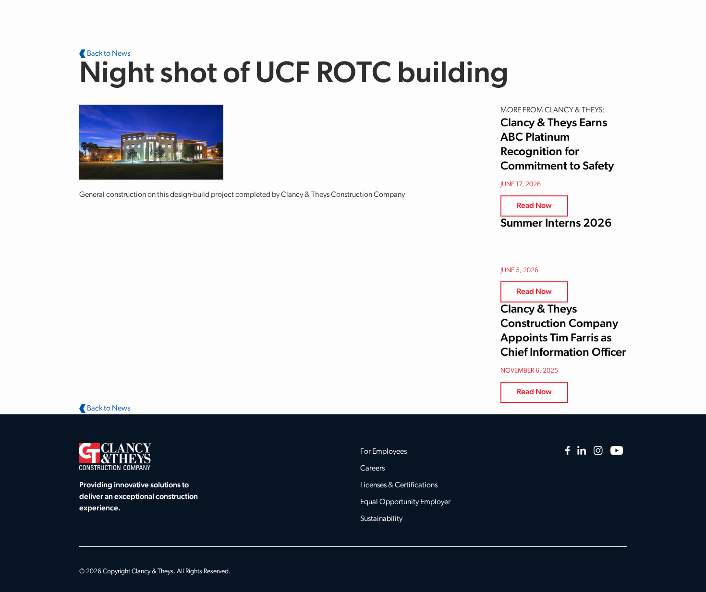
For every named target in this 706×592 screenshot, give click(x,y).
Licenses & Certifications (399, 485)
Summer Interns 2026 (556, 224)
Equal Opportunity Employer (405, 502)
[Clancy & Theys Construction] (115, 456)
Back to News (107, 54)
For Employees (383, 452)
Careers (372, 468)
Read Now (534, 206)
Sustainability (381, 519)
